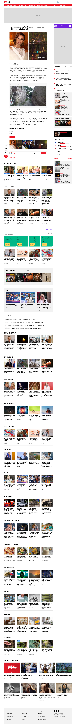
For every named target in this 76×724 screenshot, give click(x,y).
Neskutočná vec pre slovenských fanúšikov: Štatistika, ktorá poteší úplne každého (34, 260)
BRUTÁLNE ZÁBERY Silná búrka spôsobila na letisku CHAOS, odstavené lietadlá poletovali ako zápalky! (65, 170)
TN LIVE (6, 592)
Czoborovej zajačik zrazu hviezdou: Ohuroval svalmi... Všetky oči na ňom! (34, 177)
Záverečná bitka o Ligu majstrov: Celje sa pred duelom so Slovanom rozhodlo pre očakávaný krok (46, 486)
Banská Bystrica (44, 349)
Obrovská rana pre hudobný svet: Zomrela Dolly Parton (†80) (21, 393)
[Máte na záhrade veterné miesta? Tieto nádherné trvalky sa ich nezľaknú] (47, 644)
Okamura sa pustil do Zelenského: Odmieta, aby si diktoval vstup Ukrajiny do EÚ (9, 370)
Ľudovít (49, 2)
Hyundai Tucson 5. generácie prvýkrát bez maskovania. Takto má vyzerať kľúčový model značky (46, 511)
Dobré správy (9, 427)
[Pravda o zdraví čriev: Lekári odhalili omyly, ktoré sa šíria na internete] (22, 410)
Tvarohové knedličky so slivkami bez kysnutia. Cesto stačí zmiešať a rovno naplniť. (21, 558)
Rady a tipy (30, 561)
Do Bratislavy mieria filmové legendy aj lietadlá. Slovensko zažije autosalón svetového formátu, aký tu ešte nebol (9, 511)
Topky (15, 24)
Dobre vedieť (6, 263)
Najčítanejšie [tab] (58, 66)
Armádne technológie (32, 585)
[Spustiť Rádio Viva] (63, 25)
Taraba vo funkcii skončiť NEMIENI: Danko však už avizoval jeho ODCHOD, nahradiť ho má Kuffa (24, 325)
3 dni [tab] (65, 66)
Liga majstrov (19, 490)
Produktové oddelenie (41, 714)
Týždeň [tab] (70, 66)
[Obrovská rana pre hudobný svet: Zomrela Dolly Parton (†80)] (22, 386)
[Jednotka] (55, 148)
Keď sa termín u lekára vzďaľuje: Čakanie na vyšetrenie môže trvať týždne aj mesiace (9, 260)
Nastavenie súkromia (10, 716)
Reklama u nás (24, 713)
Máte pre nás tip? (40, 720)
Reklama (24, 711)
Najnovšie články (9, 316)
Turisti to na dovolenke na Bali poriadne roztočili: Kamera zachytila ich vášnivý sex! (22, 319)
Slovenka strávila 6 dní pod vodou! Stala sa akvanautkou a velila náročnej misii (46, 417)
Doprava (30, 514)
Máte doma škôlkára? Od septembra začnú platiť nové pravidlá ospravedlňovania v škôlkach (47, 535)
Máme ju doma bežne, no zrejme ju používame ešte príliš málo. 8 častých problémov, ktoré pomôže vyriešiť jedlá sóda (34, 628)
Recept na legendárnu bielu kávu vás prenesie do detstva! (46, 558)
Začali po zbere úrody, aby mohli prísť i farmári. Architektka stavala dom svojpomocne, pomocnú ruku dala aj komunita (22, 628)
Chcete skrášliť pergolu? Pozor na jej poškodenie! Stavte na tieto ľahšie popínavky (22, 651)
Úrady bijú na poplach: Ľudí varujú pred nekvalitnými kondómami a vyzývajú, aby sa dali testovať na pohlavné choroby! (65, 181)
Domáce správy (10, 333)
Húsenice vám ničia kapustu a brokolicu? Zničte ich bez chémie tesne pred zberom (33, 651)
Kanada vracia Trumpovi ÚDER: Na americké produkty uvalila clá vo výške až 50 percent (23, 328)
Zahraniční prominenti (20, 395)
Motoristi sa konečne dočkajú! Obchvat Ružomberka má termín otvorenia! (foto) (34, 463)
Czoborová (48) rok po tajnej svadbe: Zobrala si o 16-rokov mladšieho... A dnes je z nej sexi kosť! (9, 177)
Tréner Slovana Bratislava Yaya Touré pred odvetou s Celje (28, 305)
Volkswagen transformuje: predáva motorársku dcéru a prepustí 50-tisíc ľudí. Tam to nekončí (21, 511)
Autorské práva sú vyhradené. (58, 714)
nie (11, 133)
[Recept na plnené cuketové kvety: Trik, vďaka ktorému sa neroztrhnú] (34, 551)
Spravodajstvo (40, 713)
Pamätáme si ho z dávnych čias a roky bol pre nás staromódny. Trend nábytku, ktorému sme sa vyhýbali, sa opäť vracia (9, 628)
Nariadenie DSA (9, 720)
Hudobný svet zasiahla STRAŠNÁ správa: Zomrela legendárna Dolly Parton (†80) (47, 370)
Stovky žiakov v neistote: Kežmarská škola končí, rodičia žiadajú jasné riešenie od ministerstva (47, 346)
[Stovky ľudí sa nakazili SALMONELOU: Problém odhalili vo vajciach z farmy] (34, 363)
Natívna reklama (24, 720)
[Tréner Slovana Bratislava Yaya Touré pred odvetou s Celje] (28, 297)
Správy (5, 514)
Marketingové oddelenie (42, 719)
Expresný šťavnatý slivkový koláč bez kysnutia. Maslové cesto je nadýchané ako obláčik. (9, 558)
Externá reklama (25, 714)
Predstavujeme (44, 514)
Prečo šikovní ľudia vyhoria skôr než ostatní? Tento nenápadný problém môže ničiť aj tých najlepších (9, 535)
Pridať (44, 153)
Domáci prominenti (24, 24)
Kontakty (40, 711)
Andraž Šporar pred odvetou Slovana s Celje (12, 304)
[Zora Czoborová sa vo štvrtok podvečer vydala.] (16, 144)
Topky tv (50, 5)
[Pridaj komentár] (6, 144)
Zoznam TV (9, 290)
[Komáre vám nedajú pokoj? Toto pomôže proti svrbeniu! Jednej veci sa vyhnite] (34, 410)
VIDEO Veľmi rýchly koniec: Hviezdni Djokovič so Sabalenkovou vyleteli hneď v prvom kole (34, 486)
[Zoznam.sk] (57, 717)
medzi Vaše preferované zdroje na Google (24, 153)
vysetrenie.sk (19, 419)
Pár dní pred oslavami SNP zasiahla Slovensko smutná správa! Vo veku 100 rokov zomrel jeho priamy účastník (22, 347)
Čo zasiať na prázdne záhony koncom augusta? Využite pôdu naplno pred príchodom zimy (9, 651)
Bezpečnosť (6, 585)
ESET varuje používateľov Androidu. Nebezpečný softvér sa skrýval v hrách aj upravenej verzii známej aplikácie (22, 581)
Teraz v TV (57, 139)
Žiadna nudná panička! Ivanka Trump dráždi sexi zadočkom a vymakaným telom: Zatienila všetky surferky (34, 394)
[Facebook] (54, 711)
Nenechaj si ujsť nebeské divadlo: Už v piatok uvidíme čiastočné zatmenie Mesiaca (9, 417)
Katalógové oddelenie (41, 717)
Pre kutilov (8, 638)
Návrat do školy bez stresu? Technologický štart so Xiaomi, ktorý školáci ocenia (21, 260)
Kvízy (45, 5)
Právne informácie (9, 713)
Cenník (23, 717)
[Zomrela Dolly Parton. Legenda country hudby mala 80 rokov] (34, 598)
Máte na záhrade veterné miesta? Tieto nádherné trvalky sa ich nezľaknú (47, 650)
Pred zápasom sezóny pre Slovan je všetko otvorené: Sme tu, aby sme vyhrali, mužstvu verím (22, 486)
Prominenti (20, 5)
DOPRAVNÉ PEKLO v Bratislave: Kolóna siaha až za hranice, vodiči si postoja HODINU (34, 346)
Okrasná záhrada (19, 654)
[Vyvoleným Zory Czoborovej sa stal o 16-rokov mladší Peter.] (28, 144)
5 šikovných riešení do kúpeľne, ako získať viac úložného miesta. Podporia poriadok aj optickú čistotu (46, 628)
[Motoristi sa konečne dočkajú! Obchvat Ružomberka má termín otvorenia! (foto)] (34, 456)
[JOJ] (55, 145)
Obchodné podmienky (25, 716)
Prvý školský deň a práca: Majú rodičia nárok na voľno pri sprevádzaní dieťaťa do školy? (34, 534)
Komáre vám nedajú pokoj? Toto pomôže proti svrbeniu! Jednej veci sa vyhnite (34, 417)
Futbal (6, 307)
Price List (23, 719)
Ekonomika (40, 5)
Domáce (7, 5)
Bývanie (7, 614)
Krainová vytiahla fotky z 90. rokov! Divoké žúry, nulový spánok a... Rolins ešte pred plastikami (24, 322)
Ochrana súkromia (9, 714)
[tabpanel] (63, 79)
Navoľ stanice (56, 158)
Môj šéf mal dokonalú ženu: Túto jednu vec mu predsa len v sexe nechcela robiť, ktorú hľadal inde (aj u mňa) (65, 134)
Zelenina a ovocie (6, 654)
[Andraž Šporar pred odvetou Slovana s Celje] (13, 297)
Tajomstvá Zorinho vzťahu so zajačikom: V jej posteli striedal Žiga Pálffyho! (22, 177)
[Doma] (55, 151)
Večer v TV (64, 139)
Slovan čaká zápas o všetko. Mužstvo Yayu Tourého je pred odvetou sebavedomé (9, 605)
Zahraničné (13, 5)
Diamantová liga (6, 489)
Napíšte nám (9, 719)
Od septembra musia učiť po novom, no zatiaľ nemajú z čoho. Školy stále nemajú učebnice (47, 605)
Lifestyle (56, 5)
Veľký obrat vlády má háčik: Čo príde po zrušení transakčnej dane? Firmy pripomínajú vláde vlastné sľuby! (9, 463)
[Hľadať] (70, 5)
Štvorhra (30, 490)
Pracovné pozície (8, 234)
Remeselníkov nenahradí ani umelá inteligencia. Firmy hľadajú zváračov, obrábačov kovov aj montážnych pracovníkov (22, 535)
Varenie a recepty (11, 545)
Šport (26, 5)
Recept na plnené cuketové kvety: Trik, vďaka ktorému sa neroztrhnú (33, 558)
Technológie (9, 568)
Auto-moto (8, 497)
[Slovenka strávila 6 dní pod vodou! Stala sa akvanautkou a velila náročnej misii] (47, 410)
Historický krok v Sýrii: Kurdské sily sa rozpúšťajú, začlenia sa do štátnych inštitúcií (63, 70)
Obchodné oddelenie (41, 716)
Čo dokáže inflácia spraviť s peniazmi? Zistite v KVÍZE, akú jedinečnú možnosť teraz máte (47, 260)
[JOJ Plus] (55, 155)
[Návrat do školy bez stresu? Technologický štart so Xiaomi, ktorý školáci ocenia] (34, 433)
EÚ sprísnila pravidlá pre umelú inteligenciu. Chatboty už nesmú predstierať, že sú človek (47, 581)
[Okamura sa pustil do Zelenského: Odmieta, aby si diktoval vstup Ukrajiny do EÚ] (9, 363)
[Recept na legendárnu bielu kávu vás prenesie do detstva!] (47, 551)
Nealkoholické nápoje (45, 560)
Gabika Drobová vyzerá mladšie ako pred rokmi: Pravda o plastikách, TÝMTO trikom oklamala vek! (44, 306)
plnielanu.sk (43, 443)
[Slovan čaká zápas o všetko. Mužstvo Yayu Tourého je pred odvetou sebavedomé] (9, 598)
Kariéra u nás (9, 717)
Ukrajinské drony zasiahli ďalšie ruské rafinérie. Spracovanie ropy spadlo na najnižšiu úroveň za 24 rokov (34, 581)
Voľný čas (62, 5)
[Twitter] (59, 711)
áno (12, 131)
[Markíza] (55, 142)
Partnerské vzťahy (63, 132)
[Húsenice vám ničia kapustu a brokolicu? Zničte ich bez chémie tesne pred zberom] (34, 644)
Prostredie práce (31, 537)
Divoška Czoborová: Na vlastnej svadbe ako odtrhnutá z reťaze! (46, 177)
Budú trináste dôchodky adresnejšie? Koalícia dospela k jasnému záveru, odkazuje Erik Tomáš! (22, 463)
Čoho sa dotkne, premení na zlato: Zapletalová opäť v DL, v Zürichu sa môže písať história (9, 486)
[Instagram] (56, 711)
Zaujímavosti (32, 5)
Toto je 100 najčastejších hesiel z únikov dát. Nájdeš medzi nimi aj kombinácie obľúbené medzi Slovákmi (9, 581)
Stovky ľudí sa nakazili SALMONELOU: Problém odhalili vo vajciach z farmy (34, 370)
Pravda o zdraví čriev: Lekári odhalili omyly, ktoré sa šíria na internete (22, 417)
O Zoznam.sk (9, 711)
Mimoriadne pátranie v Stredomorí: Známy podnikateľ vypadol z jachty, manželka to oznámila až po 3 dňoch (46, 463)
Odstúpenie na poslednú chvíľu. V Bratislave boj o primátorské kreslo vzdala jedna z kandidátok (22, 605)
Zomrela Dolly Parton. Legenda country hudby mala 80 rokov (34, 605)
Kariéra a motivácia (11, 521)
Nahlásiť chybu (12, 157)
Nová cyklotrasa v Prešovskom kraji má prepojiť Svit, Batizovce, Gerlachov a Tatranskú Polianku (34, 511)
